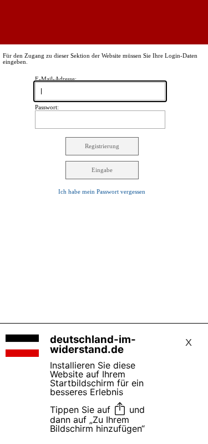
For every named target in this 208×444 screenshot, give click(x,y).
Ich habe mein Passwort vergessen (101, 192)
